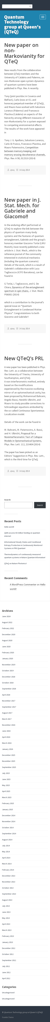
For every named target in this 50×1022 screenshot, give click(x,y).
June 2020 (6, 646)
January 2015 (7, 809)
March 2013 (6, 930)
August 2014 (7, 839)
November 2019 (8, 664)
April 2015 (6, 791)
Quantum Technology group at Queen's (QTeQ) (22, 24)
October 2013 (7, 888)
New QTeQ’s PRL (24, 358)
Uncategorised (8, 992)
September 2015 (9, 767)
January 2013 (7, 942)
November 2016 (8, 725)
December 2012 (8, 948)
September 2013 (9, 894)
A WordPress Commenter (23, 584)
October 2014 (7, 827)
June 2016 (6, 731)
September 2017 (9, 707)
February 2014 (8, 870)
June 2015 (6, 779)
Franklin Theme (7, 1017)
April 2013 (6, 924)
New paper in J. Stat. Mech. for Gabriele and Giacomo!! (22, 208)
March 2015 (6, 797)
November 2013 (8, 881)
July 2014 (6, 845)
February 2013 (8, 936)
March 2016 (6, 743)
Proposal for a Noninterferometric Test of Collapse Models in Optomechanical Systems (23, 437)
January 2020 (7, 658)
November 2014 (8, 821)
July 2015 (6, 773)
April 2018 (6, 695)
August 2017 (7, 713)
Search (7, 499)
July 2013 (6, 906)
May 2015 (6, 785)
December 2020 (8, 634)
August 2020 (7, 640)
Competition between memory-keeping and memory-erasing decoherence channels (24, 151)
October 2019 (7, 670)
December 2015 (8, 755)
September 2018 (9, 688)
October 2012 (7, 954)
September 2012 (9, 960)
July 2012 (6, 966)
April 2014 (6, 857)
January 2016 (7, 749)
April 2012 (6, 978)
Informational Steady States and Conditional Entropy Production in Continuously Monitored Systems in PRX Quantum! (23, 545)
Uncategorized (8, 998)
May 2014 (6, 851)
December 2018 (8, 676)
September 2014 (9, 833)
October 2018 (7, 682)
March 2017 (6, 719)
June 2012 (6, 972)
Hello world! (9, 527)
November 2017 (8, 700)
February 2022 (8, 628)
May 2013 (6, 918)
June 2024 (6, 616)
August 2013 (7, 900)
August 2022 (7, 622)
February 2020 (8, 652)
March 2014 (6, 863)
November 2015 (8, 761)
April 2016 (6, 737)
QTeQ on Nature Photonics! (15, 563)
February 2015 (8, 803)
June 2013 (6, 912)
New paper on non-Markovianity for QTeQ (24, 53)
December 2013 (8, 876)
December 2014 (8, 815)
